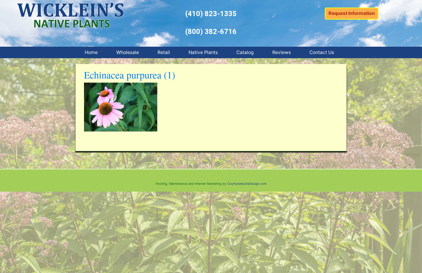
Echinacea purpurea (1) (129, 74)
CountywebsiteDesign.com (246, 184)
